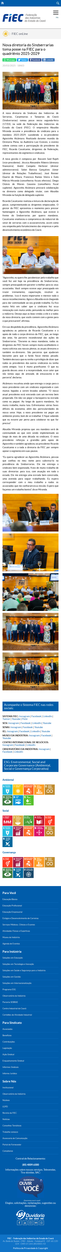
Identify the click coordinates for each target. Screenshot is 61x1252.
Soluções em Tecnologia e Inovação (18, 964)
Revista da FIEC (10, 1113)
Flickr (25, 719)
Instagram (24, 716)
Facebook (36, 716)
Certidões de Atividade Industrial (17, 1015)
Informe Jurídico (10, 1073)
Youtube (16, 719)
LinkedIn (47, 716)
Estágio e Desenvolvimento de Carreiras (21, 918)
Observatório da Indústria (14, 996)
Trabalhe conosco (10, 1132)
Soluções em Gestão (12, 977)
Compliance (8, 1151)
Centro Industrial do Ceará (14, 1008)
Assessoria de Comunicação (15, 1138)
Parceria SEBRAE (10, 1002)
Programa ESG (9, 989)
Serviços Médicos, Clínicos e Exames (19, 924)
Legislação (7, 1048)
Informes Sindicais (11, 1067)
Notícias (6, 1119)
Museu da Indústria (11, 937)
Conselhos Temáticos (12, 1125)
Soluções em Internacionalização (17, 983)
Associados (8, 1029)
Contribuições (9, 1042)
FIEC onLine (20, 33)
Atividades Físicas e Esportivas (16, 931)
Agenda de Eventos (11, 943)
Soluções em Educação (13, 958)
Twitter (6, 719)
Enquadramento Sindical (13, 1061)
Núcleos (6, 1100)
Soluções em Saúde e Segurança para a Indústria (24, 970)
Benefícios (7, 1035)
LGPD (5, 1106)
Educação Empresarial (12, 912)
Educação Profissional (12, 905)
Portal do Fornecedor (12, 1144)
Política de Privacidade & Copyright (30, 1248)
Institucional (8, 1087)
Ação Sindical (8, 1054)
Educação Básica (10, 899)
